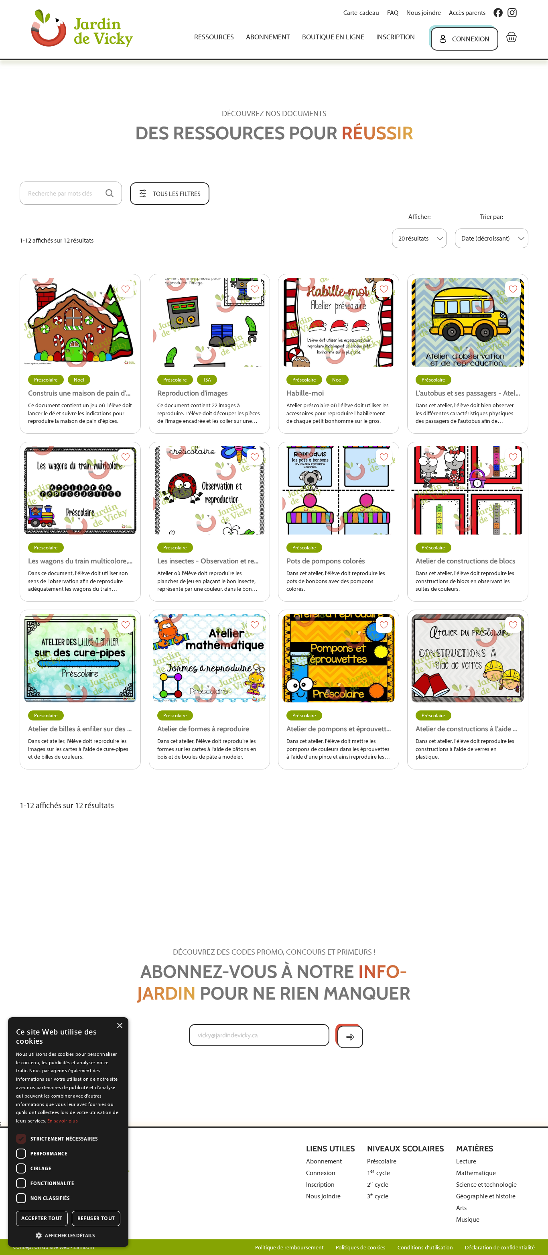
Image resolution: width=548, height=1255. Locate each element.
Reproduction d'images (192, 393)
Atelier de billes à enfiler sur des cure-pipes (80, 728)
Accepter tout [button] (41, 1218)
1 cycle (378, 1173)
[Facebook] (498, 12)
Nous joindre (423, 12)
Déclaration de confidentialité (500, 1247)
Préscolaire (46, 380)
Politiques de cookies (361, 1247)
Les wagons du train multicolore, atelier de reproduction (80, 561)
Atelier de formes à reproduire (203, 728)
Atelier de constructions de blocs (466, 561)
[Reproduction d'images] (209, 322)
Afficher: (419, 216)
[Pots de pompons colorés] (338, 490)
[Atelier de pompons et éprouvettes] (338, 658)
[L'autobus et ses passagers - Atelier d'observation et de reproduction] (468, 322)
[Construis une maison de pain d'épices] (80, 322)
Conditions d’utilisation (425, 1247)
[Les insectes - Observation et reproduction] (209, 490)
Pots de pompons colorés (325, 561)
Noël (79, 380)
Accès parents (467, 12)
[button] (68, 1235)
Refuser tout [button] (96, 1218)
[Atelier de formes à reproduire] (209, 658)
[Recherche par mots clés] (110, 193)
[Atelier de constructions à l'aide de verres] (468, 658)
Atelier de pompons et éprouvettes (338, 728)
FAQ (392, 12)
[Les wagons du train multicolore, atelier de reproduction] (80, 490)
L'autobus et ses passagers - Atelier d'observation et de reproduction (468, 393)
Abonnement (268, 37)
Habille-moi (305, 393)
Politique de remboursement (289, 1247)
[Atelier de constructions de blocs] (468, 490)
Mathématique (476, 1173)
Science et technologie (486, 1184)
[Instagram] (512, 12)
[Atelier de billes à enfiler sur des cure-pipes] (80, 658)
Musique (467, 1219)
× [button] (119, 1026)
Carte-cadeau (361, 12)
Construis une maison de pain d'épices (80, 393)
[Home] (87, 29)
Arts (461, 1208)
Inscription (395, 37)
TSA (207, 380)
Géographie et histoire (486, 1196)
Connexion (470, 39)
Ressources (214, 37)
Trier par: (491, 216)
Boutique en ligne (333, 37)
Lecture (466, 1161)
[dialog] (68, 1132)
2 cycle (377, 1184)
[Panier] (511, 37)
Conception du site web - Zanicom (53, 1247)
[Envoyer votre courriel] (350, 1037)
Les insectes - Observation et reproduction (209, 561)
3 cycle (377, 1196)
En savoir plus (62, 1121)
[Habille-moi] (338, 322)
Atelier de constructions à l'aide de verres (468, 728)
